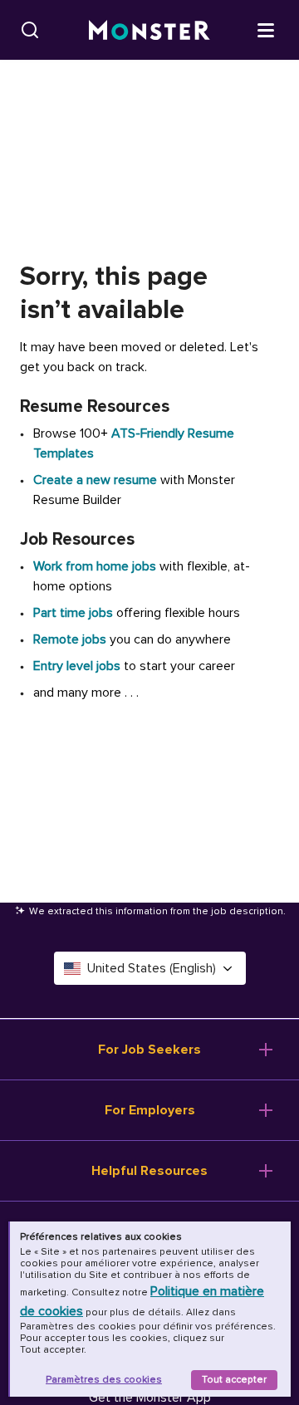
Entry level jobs (76, 666)
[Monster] (149, 30)
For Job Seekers (149, 1049)
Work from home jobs (94, 566)
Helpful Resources (149, 1171)
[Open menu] (265, 29)
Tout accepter (234, 1379)
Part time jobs (73, 613)
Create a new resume (96, 480)
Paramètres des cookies (104, 1379)
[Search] (30, 30)
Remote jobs (69, 639)
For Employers (150, 1110)
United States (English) (151, 968)
